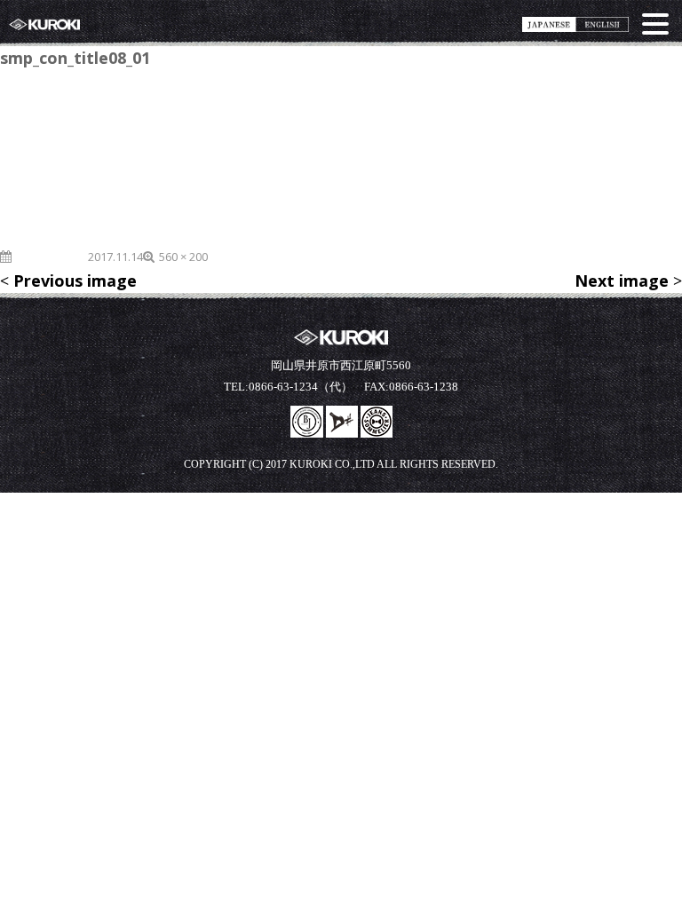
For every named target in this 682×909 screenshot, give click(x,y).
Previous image (75, 280)
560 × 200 (183, 257)
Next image (622, 280)
